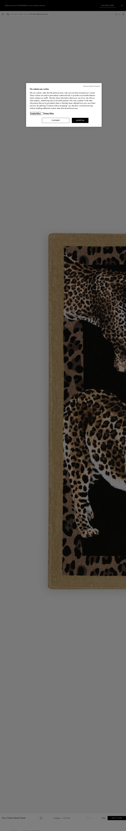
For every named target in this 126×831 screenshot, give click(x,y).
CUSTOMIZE (56, 120)
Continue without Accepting (91, 86)
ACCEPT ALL (80, 120)
